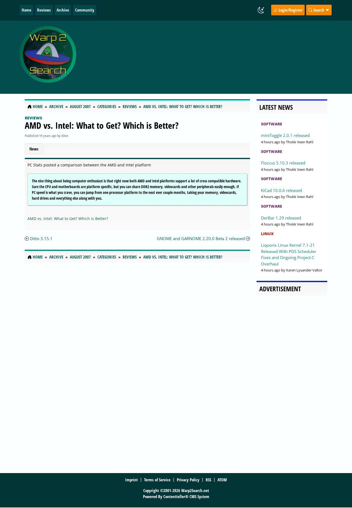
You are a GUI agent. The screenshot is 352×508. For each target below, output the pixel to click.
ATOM (222, 479)
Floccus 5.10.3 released (283, 163)
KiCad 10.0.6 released (281, 190)
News (33, 149)
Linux (267, 233)
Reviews (44, 10)
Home (26, 10)
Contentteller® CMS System (186, 496)
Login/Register (289, 10)
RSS (208, 479)
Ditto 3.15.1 (41, 238)
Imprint (131, 479)
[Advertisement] (212, 57)
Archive (63, 10)
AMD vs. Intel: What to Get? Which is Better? (101, 125)
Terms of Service (157, 479)
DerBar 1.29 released (281, 218)
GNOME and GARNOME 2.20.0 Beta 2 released (201, 238)
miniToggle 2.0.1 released (285, 135)
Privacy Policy (188, 479)
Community (84, 10)
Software (271, 124)
